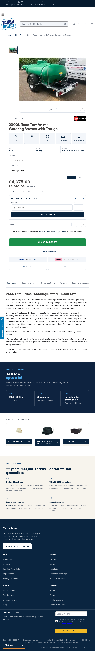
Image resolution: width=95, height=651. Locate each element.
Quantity (12, 224)
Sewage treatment (11, 578)
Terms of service (85, 647)
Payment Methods (58, 578)
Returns (53, 564)
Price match (69, 267)
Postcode (14, 203)
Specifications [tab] (48, 283)
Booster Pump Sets (11, 569)
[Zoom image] (82, 109)
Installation (54, 569)
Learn (34, 259)
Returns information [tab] (81, 283)
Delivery (53, 559)
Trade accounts (57, 600)
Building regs (9, 595)
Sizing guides (9, 590)
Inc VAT (81, 177)
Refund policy (71, 647)
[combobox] (44, 24)
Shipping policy (58, 647)
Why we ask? (79, 199)
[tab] (13, 50)
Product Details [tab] (29, 283)
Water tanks (8, 559)
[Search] (65, 24)
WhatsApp (25, 2)
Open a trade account (17, 546)
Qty (75, 203)
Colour (12, 156)
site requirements (59, 232)
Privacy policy (45, 647)
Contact (53, 595)
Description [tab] (12, 283)
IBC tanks (7, 564)
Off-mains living (10, 600)
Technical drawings (58, 574)
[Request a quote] (73, 24)
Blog (5, 605)
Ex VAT (71, 177)
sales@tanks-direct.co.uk (16, 5)
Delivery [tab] (63, 283)
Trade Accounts (37, 2)
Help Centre (11, 2)
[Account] (85, 24)
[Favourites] (79, 24)
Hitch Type (14, 166)
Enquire (29, 267)
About (52, 590)
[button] (2, 14)
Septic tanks (8, 574)
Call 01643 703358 (38, 5)
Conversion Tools (57, 605)
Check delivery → (47, 214)
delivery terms (44, 232)
